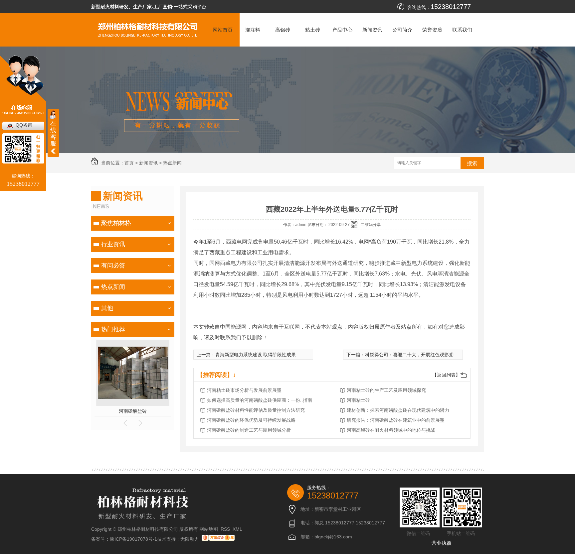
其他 (107, 308)
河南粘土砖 (358, 400)
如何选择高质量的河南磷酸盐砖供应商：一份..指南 (259, 400)
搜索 (472, 163)
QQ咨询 (24, 125)
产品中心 (342, 30)
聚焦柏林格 (116, 223)
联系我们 (462, 30)
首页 (129, 163)
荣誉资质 (432, 30)
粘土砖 (312, 30)
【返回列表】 (446, 375)
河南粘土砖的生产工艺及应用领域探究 (386, 390)
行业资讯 (113, 244)
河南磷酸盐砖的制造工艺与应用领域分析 (249, 430)
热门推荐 (113, 329)
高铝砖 (282, 30)
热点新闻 (172, 163)
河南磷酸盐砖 (133, 411)
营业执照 (442, 543)
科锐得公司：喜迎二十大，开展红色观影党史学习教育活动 (425, 354)
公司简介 (402, 30)
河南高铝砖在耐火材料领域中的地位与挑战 (391, 430)
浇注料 (252, 30)
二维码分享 (371, 224)
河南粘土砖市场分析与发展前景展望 (244, 390)
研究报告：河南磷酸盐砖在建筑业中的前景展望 (396, 420)
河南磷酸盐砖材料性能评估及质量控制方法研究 (256, 410)
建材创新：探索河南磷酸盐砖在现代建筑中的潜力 (398, 410)
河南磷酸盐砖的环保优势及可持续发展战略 (251, 420)
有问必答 (113, 265)
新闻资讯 (372, 30)
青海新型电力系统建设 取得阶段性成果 (255, 354)
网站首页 (223, 30)
